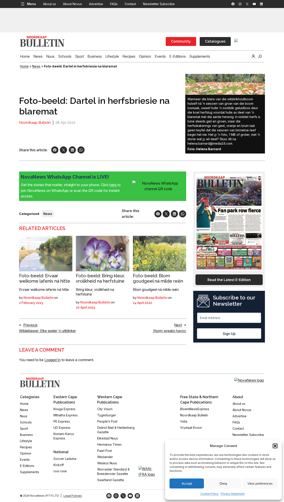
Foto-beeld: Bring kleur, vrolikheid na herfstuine (100, 278)
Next (178, 325)
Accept (187, 483)
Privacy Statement (233, 493)
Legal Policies (72, 495)
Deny (223, 483)
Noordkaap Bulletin (35, 122)
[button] (275, 446)
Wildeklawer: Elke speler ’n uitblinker (47, 331)
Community (181, 41)
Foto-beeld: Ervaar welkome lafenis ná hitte (44, 278)
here (113, 185)
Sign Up (229, 333)
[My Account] (253, 56)
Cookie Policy (209, 493)
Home (24, 66)
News (36, 66)
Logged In (52, 360)
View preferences (260, 483)
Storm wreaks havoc (169, 331)
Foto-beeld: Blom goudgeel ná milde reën (158, 278)
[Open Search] (260, 56)
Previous (30, 325)
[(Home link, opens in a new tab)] (40, 382)
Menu (31, 4)
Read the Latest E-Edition (229, 280)
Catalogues (215, 41)
